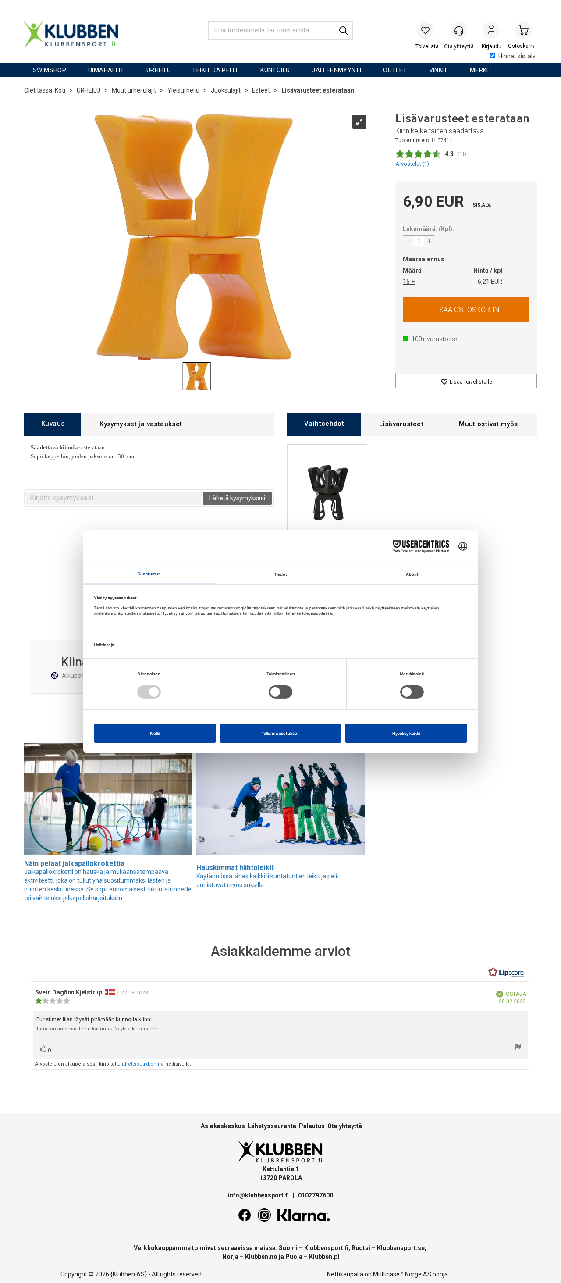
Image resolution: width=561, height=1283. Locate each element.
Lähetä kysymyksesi (237, 498)
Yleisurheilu (183, 90)
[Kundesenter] (459, 30)
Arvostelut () (412, 163)
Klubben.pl (324, 1256)
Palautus (312, 1126)
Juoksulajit (226, 90)
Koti (60, 90)
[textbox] (114, 498)
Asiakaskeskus (223, 1126)
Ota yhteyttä (344, 1126)
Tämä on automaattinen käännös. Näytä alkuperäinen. (98, 1029)
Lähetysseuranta (272, 1126)
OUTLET (395, 70)
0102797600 (315, 1195)
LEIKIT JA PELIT (216, 70)
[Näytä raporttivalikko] (518, 1048)
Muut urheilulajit (134, 90)
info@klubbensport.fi (259, 1195)
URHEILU (158, 70)
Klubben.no (261, 1256)
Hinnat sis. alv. (517, 56)
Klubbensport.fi (326, 1247)
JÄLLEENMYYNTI (336, 70)
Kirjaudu (491, 31)
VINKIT (438, 70)
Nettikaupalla (345, 1274)
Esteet (261, 90)
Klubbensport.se (401, 1247)
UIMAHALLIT (106, 70)
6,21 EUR (490, 281)
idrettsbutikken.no (143, 1064)
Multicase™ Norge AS (402, 1274)
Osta (466, 309)
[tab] (52, 424)
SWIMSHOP (49, 70)
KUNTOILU (275, 70)
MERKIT (481, 70)
